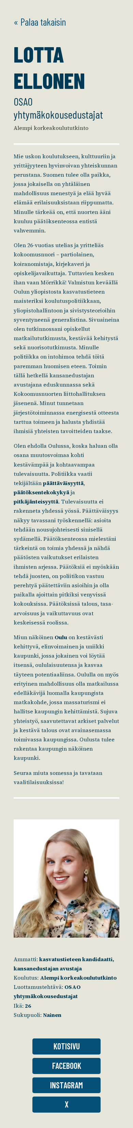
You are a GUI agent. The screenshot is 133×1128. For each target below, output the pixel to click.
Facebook (66, 1066)
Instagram (66, 1085)
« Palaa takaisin (40, 22)
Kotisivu (67, 1046)
